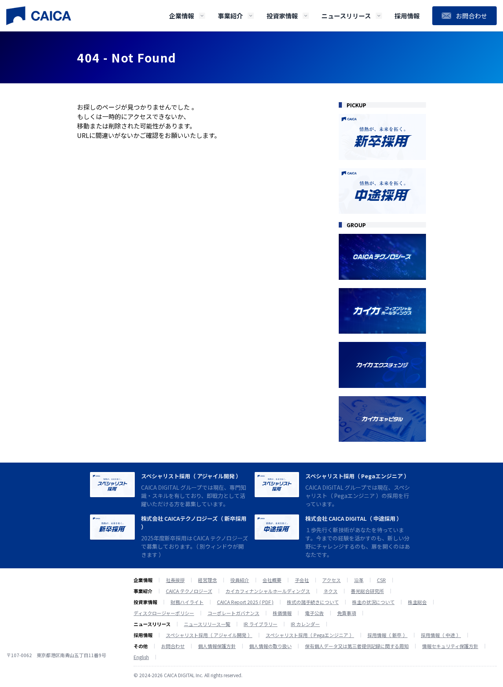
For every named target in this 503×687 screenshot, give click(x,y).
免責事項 (346, 613)
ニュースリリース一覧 (207, 624)
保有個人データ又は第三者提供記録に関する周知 (357, 646)
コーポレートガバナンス (233, 613)
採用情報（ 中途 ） (441, 635)
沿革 (358, 580)
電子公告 (314, 613)
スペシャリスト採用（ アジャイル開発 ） (191, 476)
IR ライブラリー (260, 624)
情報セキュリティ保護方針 (450, 646)
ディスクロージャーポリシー (164, 613)
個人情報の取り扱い (270, 646)
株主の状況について (373, 602)
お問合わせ (173, 646)
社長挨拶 (175, 580)
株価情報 (282, 613)
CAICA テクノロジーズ (189, 591)
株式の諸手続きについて (313, 602)
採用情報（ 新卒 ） (387, 635)
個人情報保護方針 (217, 646)
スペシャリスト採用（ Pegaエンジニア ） (357, 476)
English (141, 657)
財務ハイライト (187, 602)
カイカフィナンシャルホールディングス (268, 591)
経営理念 (207, 580)
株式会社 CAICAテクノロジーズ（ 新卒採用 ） (193, 522)
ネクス (330, 591)
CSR (381, 580)
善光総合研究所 (367, 591)
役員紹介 (239, 580)
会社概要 (272, 580)
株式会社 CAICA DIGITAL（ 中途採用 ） (353, 518)
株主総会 (417, 602)
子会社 (302, 580)
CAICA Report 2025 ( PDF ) (245, 602)
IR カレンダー (305, 624)
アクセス (331, 580)
